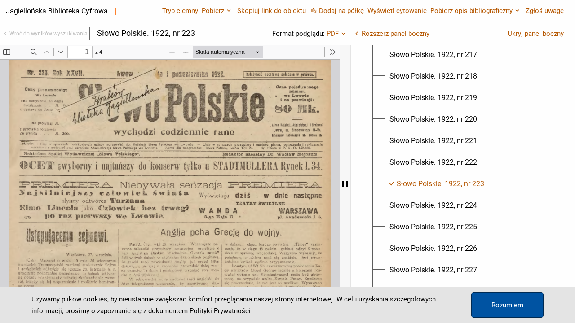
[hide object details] (345, 184)
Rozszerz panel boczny (395, 34)
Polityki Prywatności (220, 311)
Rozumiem (507, 305)
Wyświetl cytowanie (397, 11)
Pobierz (213, 11)
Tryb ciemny (180, 11)
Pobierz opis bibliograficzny (471, 11)
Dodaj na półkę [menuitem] (341, 11)
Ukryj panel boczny (536, 34)
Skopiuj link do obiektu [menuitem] (271, 11)
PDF (333, 34)
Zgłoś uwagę (545, 11)
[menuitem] (433, 55)
